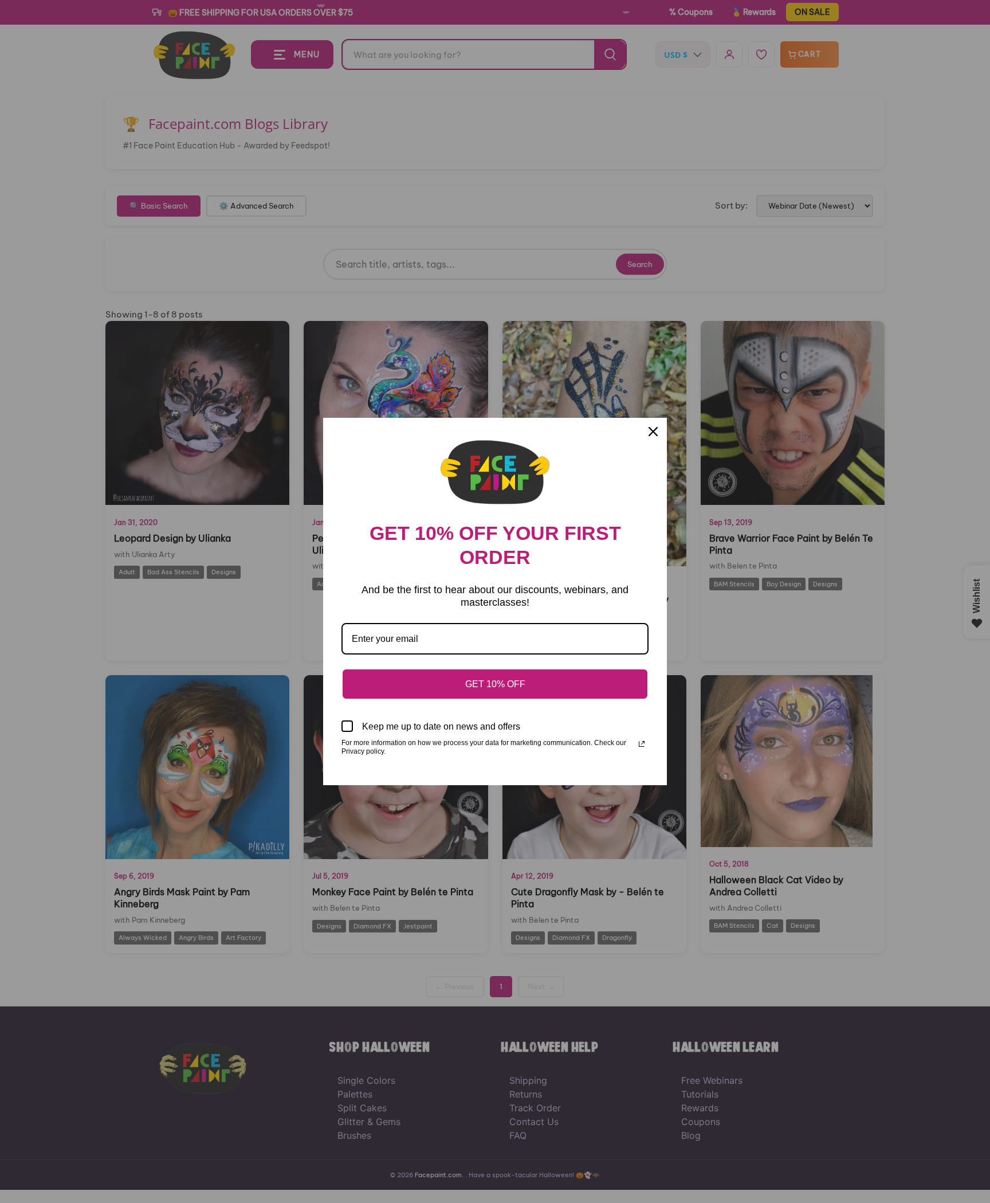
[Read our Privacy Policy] (642, 744)
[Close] (653, 431)
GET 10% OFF (495, 684)
